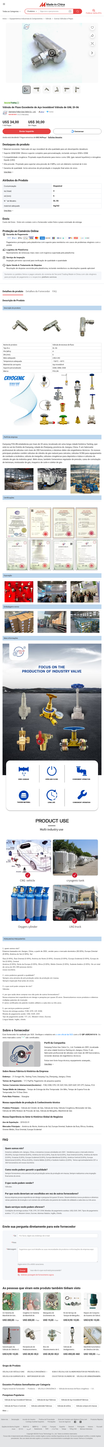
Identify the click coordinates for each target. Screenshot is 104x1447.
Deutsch (71, 1427)
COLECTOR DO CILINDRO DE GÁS (64, 1376)
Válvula (48, 18)
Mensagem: (11, 1249)
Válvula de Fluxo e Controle (15, 1406)
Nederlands (38, 1429)
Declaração (15, 1419)
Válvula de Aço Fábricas (46, 1400)
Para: (14, 1242)
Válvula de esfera (64, 1406)
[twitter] (81, 1422)
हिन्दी (47, 1429)
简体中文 (26, 1427)
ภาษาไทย (55, 1429)
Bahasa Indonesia (86, 1429)
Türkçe (64, 1429)
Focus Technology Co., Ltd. (48, 1434)
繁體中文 (35, 1427)
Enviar (22, 1270)
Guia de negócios (65, 1422)
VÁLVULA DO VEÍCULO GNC (13, 1371)
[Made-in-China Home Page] (52, 4)
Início (5, 18)
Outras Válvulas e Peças (63, 18)
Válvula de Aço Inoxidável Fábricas (18, 1400)
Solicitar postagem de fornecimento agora (36, 1275)
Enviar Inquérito (26, 131)
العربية (29, 1429)
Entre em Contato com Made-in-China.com (72, 1419)
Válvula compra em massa (86, 1406)
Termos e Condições (86, 1438)
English (17, 1427)
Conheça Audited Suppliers (35, 1422)
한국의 (21, 1429)
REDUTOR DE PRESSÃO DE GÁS (89, 1371)
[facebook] (75, 1422)
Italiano (90, 1427)
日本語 (44, 1427)
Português (80, 1427)
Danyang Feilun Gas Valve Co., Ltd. (22, 111)
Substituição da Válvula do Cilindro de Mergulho (11, 1349)
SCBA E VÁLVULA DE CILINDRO (64, 1371)
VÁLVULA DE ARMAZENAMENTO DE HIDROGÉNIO (89, 1376)
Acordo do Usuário (29, 1419)
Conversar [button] (79, 131)
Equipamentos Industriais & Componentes (26, 18)
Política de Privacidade (47, 1419)
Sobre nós (4, 1419)
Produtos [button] (31, 11)
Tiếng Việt (73, 1429)
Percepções (51, 1422)
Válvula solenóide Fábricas (41, 1406)
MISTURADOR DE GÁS (36, 1376)
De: (15, 1235)
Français (53, 1427)
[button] (4, 4)
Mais (5, 1410)
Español (62, 1427)
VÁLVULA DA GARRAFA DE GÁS (15, 1376)
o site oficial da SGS (64, 1034)
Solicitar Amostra (55, 137)
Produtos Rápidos (97, 1419)
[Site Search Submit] (77, 11)
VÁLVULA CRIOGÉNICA (36, 1371)
